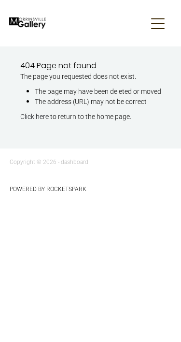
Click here (34, 116)
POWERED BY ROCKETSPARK (48, 189)
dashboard (74, 161)
